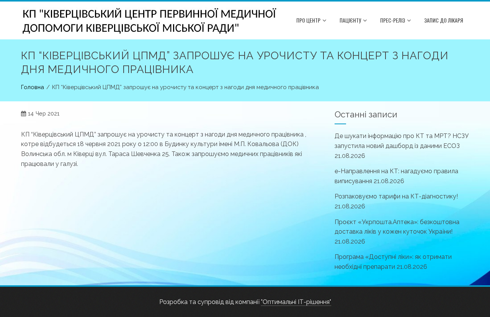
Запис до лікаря (443, 20)
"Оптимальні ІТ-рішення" (296, 302)
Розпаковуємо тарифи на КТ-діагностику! (396, 196)
